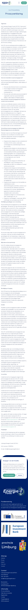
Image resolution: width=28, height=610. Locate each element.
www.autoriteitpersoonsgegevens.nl (8, 426)
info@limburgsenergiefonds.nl (12, 419)
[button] (19, 3)
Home (10, 10)
